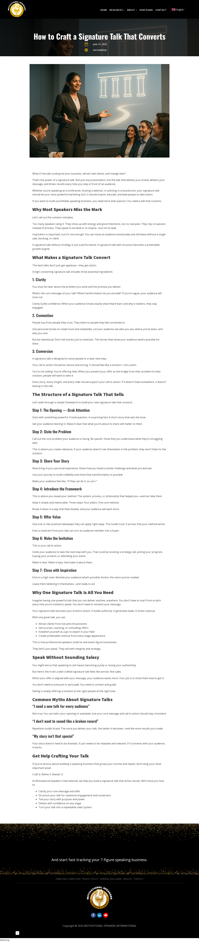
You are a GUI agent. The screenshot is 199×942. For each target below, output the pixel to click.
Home (103, 9)
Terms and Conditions (68, 879)
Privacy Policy (90, 879)
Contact (161, 9)
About (131, 9)
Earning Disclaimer (111, 879)
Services (127, 879)
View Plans (146, 9)
